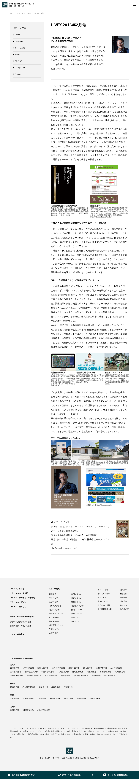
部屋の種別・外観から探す (20, 626)
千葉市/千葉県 (109, 676)
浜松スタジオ (76, 614)
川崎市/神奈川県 (16, 676)
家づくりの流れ (104, 594)
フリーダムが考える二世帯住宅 (22, 598)
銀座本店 (52, 594)
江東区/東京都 (101, 668)
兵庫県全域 (14, 698)
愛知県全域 (14, 687)
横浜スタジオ (54, 621)
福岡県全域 (14, 710)
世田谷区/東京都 (31, 672)
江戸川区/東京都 (58, 668)
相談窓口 (123, 594)
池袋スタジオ (54, 610)
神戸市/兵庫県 (28, 698)
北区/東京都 (87, 668)
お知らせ (123, 605)
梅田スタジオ (76, 594)
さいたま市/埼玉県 (81, 676)
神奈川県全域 (120, 672)
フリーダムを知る (17, 589)
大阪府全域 (41, 698)
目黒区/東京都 (105, 672)
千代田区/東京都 (47, 672)
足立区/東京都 (28, 668)
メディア (21, 13)
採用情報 (123, 601)
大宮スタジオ (54, 633)
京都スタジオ (76, 602)
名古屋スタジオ (77, 606)
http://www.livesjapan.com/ (63, 548)
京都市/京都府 (95, 698)
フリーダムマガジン (18, 602)
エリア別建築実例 (17, 634)
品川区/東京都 (116, 668)
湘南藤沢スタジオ (56, 625)
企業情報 (123, 598)
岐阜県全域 (55, 687)
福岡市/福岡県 (28, 710)
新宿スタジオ (54, 602)
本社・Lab (75, 621)
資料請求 (123, 590)
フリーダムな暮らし (18, 607)
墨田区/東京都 (15, 672)
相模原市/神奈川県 (34, 676)
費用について (103, 601)
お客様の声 (124, 609)
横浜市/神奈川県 (51, 676)
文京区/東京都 (63, 672)
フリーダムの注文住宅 (19, 593)
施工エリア (102, 598)
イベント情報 (103, 590)
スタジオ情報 (54, 589)
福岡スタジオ (76, 617)
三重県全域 (68, 687)
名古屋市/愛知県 (29, 687)
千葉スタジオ (54, 629)
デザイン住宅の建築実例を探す (22, 617)
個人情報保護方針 (105, 609)
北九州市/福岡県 (43, 710)
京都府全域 (81, 698)
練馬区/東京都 (77, 672)
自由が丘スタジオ (56, 614)
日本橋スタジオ (55, 606)
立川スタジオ (54, 617)
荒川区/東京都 (42, 668)
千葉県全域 (96, 676)
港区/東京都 (91, 672)
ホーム (12, 13)
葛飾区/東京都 (73, 668)
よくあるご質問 (104, 605)
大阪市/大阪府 (55, 698)
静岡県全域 (43, 687)
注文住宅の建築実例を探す (20, 622)
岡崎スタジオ (76, 610)
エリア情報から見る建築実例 (21, 658)
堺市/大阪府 (69, 698)
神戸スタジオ (76, 598)
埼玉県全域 (65, 676)
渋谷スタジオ (54, 598)
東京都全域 (14, 668)
